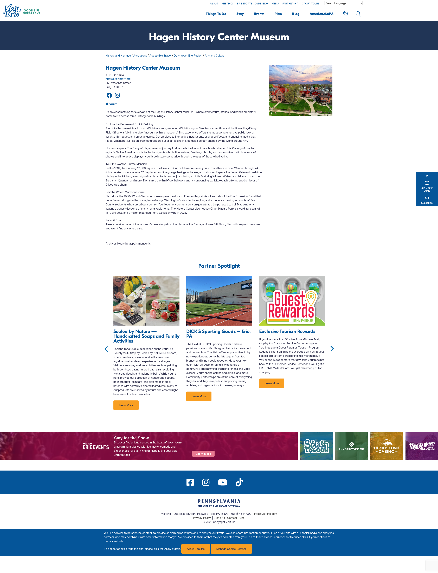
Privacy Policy (202, 518)
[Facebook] (190, 482)
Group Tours (310, 3)
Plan (278, 14)
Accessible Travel (160, 55)
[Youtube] (223, 482)
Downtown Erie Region (188, 55)
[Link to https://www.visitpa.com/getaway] (219, 506)
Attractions (140, 55)
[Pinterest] (251, 482)
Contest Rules (235, 518)
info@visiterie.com (265, 513)
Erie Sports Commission (252, 3)
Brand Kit (219, 518)
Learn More (126, 405)
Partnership (290, 3)
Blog (295, 14)
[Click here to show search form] (358, 14)
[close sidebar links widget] (426, 175)
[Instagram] (206, 482)
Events (259, 14)
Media (275, 3)
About (214, 3)
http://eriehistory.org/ (119, 79)
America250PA (321, 14)
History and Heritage (118, 55)
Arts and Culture (214, 55)
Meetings (228, 3)
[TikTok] (239, 482)
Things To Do (216, 14)
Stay (240, 14)
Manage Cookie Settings (231, 549)
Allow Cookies (196, 549)
